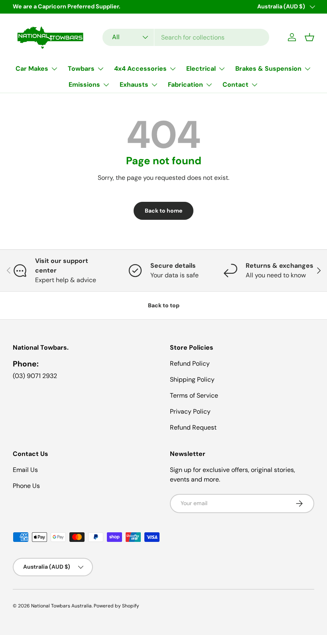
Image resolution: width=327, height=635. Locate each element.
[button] (309, 37)
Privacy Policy (190, 411)
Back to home (163, 210)
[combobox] (185, 37)
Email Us (25, 470)
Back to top (163, 305)
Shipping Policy (192, 379)
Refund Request (193, 427)
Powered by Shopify (116, 606)
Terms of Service (194, 395)
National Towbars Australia (61, 606)
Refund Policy (190, 363)
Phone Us (26, 486)
